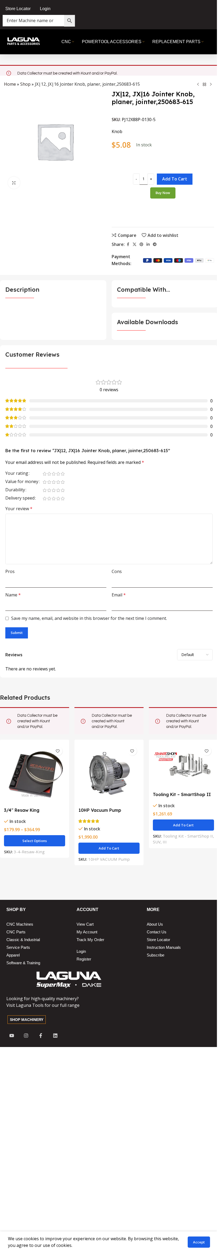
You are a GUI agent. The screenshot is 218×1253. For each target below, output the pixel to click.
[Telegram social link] (154, 244)
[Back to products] (204, 84)
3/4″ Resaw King (21, 810)
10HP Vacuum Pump (99, 810)
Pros (10, 571)
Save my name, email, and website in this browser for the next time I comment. (89, 618)
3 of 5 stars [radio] (53, 474)
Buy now (163, 192)
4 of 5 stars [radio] (58, 474)
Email (119, 595)
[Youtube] (11, 1035)
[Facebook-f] (40, 1035)
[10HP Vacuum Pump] (109, 774)
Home (10, 84)
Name (13, 595)
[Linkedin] (55, 1035)
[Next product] (211, 84)
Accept (199, 1242)
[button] (109, 848)
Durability (15, 490)
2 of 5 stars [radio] (49, 474)
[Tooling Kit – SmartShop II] (183, 766)
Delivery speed (20, 498)
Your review (18, 509)
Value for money (21, 481)
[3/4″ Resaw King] (34, 774)
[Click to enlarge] (14, 183)
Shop (25, 84)
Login (45, 8)
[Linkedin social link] (148, 244)
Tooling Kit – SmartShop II (182, 794)
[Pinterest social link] (141, 244)
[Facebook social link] (128, 244)
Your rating (16, 473)
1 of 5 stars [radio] (44, 474)
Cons (117, 571)
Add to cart (174, 179)
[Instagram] (26, 1035)
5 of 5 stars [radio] (62, 474)
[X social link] (134, 244)
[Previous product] (198, 84)
